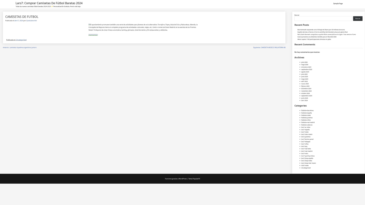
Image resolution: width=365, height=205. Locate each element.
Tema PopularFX (194, 179)
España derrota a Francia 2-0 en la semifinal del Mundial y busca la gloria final (323, 32)
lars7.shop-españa (307, 158)
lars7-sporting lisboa (308, 156)
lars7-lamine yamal (307, 139)
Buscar (296, 15)
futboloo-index (306, 115)
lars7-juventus (305, 137)
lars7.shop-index (306, 161)
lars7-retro (304, 153)
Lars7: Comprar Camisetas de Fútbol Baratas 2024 (49, 3)
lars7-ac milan (305, 127)
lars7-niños (304, 144)
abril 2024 (304, 100)
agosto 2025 (305, 72)
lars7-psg (304, 146)
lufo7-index (305, 165)
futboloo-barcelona (307, 110)
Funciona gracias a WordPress (176, 179)
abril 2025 (304, 81)
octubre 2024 (305, 93)
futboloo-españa (306, 113)
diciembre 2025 (306, 67)
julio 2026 (304, 62)
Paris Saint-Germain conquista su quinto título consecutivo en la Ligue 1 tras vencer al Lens (327, 34)
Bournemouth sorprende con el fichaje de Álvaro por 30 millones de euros (321, 30)
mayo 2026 (304, 64)
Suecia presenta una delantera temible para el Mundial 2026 (317, 37)
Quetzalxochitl (31, 21)
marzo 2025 (305, 84)
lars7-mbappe (305, 141)
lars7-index (304, 132)
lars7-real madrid (306, 151)
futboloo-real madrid (308, 122)
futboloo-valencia (306, 125)
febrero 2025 (305, 86)
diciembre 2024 (306, 88)
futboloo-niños (306, 120)
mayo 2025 (304, 79)
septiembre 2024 (306, 96)
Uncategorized (21, 40)
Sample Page (338, 3)
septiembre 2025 (306, 69)
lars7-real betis (306, 149)
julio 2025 (304, 74)
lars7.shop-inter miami (308, 163)
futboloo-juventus (307, 118)
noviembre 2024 (306, 91)
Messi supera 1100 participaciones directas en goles (314, 39)
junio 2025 (304, 76)
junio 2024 (304, 98)
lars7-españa (305, 129)
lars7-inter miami (306, 134)
